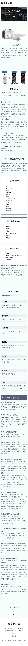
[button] (14, 607)
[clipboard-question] (2, 397)
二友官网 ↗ (14, 636)
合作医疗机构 (19, 628)
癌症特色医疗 (9, 628)
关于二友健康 (19, 631)
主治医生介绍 (9, 631)
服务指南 (14, 633)
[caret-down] (14, 311)
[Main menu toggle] (25, 2)
